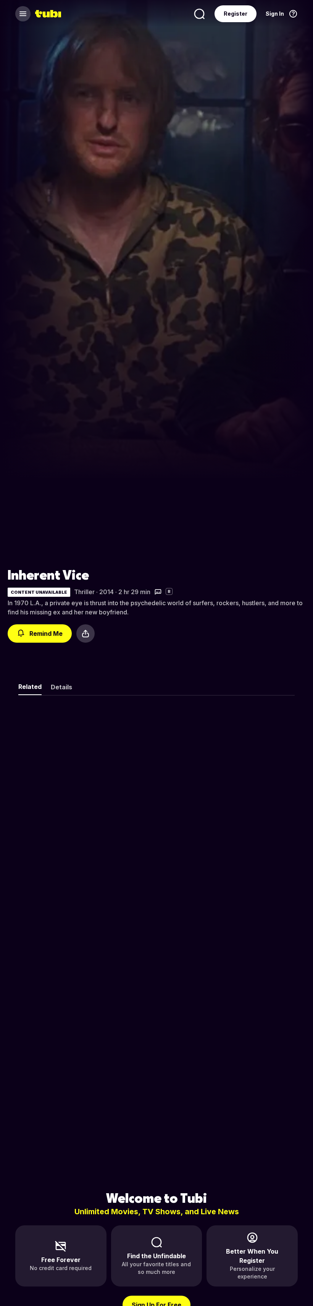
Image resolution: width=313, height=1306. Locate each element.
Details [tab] (61, 687)
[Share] (85, 633)
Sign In (275, 13)
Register (235, 13)
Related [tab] (30, 686)
